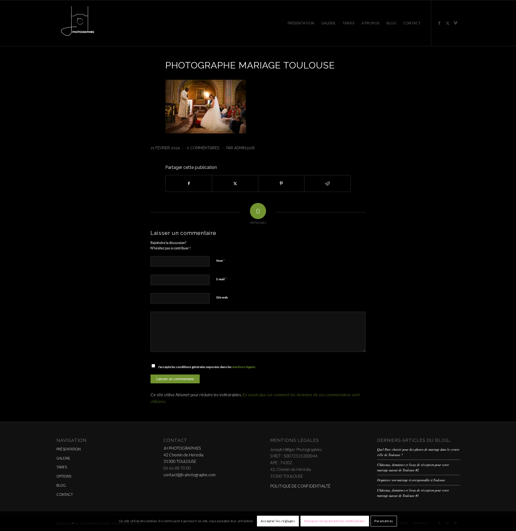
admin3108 (244, 148)
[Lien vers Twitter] (447, 23)
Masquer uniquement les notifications (334, 521)
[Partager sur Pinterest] (281, 183)
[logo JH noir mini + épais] (77, 23)
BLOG (61, 485)
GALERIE (63, 458)
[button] (205, 131)
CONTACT (64, 494)
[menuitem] (301, 23)
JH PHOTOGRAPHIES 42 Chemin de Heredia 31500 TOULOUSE (183, 455)
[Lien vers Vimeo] (456, 23)
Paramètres (383, 521)
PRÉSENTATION (68, 449)
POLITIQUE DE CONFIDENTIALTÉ (300, 485)
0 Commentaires (203, 148)
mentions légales (244, 367)
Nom (220, 260)
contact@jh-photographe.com (189, 474)
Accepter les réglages (278, 521)
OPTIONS (63, 476)
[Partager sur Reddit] (327, 183)
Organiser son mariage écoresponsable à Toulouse (411, 480)
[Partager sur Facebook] (189, 183)
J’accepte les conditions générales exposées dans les (207, 367)
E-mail (221, 279)
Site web (222, 297)
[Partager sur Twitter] (235, 183)
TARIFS (61, 467)
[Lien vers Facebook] (439, 23)
